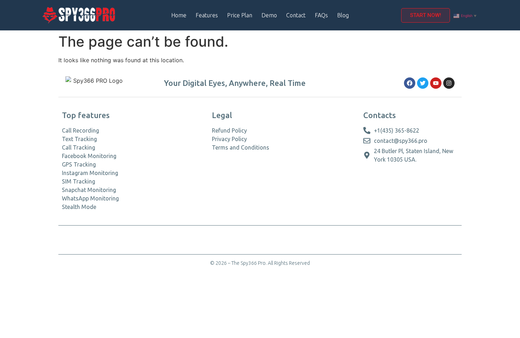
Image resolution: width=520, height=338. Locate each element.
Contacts (379, 115)
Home (178, 15)
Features (207, 15)
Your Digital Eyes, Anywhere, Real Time (235, 82)
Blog (343, 15)
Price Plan (239, 15)
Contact (296, 15)
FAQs (321, 15)
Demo (269, 15)
